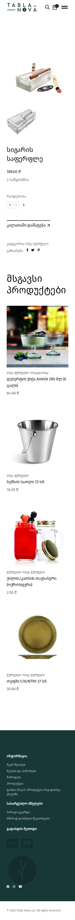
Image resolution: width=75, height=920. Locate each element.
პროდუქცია (15, 783)
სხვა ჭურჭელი (37, 244)
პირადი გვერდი (18, 812)
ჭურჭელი (14, 572)
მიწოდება (14, 777)
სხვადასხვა (40, 373)
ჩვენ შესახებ (16, 765)
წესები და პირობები (21, 771)
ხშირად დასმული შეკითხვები (28, 818)
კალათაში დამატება (26, 225)
